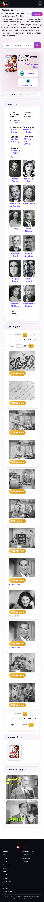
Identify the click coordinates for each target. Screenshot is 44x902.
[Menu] (40, 3)
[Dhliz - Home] (5, 4)
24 (13, 339)
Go (31, 346)
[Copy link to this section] (16, 104)
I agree (37, 14)
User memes (33, 95)
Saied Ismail (29, 280)
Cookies (5, 888)
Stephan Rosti (15, 255)
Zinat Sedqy (29, 204)
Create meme (27, 858)
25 (18, 339)
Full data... (15, 312)
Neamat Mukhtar (15, 305)
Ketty (15, 229)
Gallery (14, 95)
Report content (8, 891)
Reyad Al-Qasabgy (29, 255)
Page (12, 346)
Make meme (17, 373)
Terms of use (7, 881)
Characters (6, 865)
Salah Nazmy (28, 230)
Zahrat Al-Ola (29, 180)
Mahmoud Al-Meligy (15, 205)
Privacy (5, 885)
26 (24, 339)
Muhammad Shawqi (29, 305)
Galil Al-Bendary (15, 131)
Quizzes (26, 861)
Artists (5, 861)
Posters (23, 95)
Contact (5, 878)
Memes (25, 855)
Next (30, 339)
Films (4, 855)
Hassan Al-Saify (28, 131)
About (7, 95)
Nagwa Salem (15, 280)
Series (5, 858)
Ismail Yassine (15, 180)
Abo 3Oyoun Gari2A (27, 58)
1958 (17, 123)
